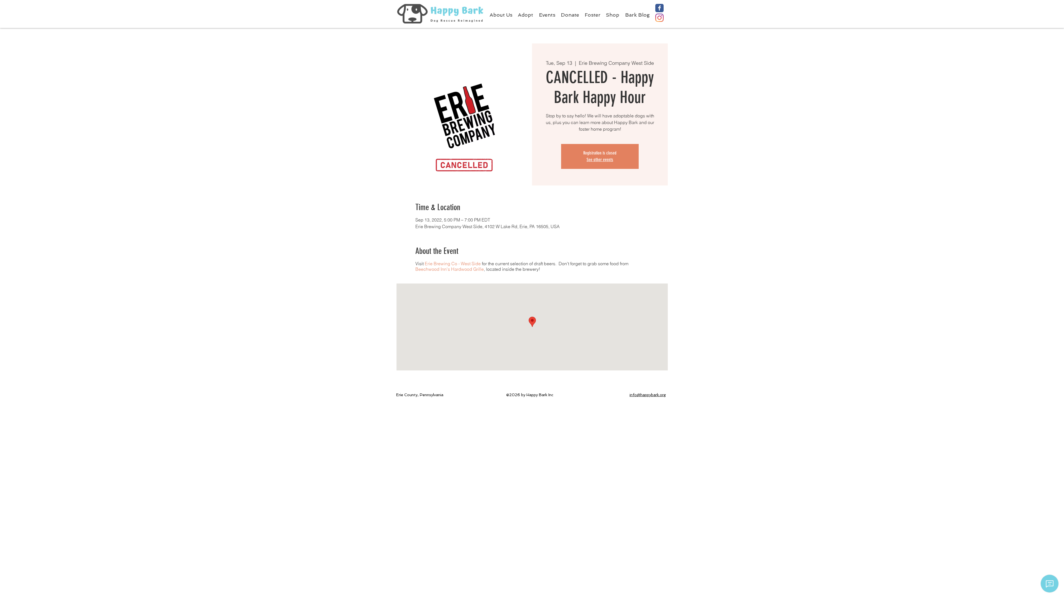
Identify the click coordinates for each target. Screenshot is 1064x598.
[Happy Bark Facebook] (659, 8)
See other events (600, 159)
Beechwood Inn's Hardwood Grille (449, 269)
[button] (595, 14)
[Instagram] (659, 18)
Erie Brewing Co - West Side (453, 263)
